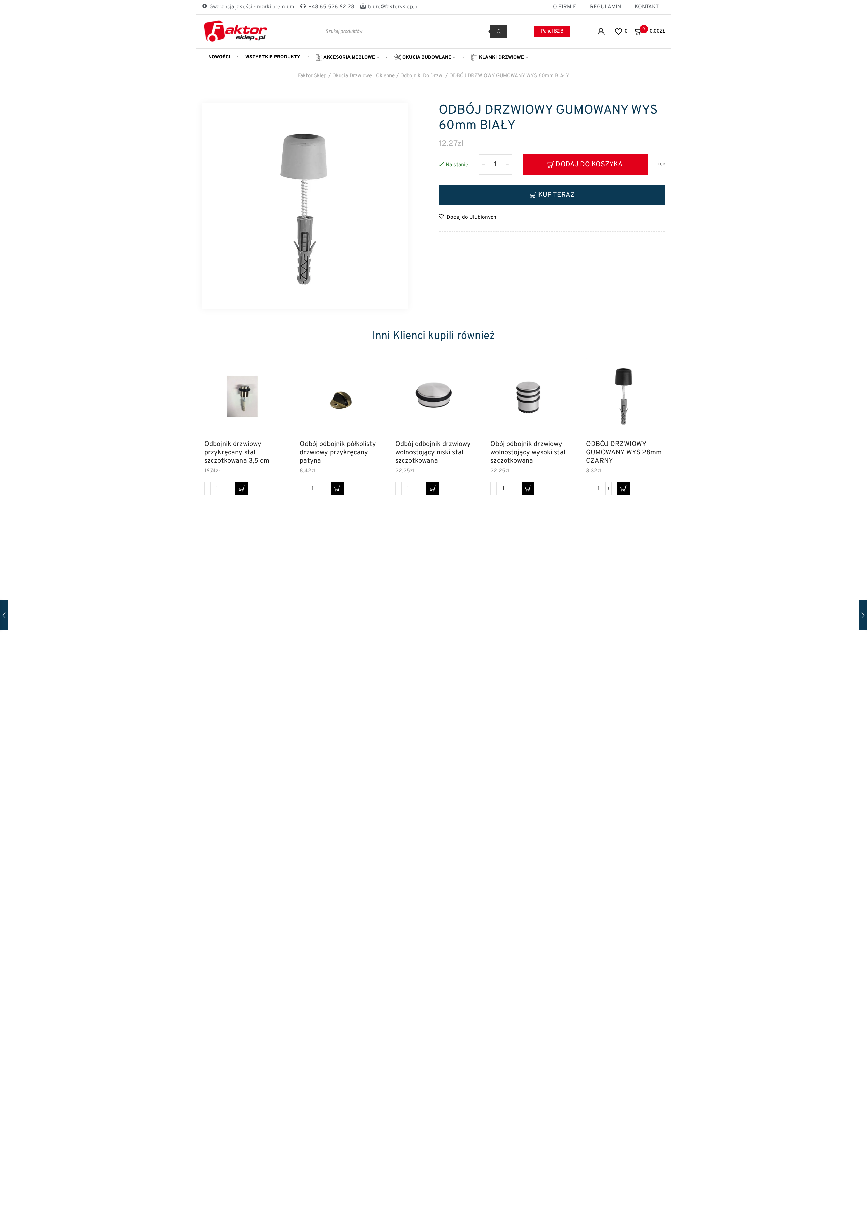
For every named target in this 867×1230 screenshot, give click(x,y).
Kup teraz (556, 195)
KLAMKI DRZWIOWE (501, 57)
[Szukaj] (498, 31)
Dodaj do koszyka (589, 164)
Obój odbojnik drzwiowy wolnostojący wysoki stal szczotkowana (527, 452)
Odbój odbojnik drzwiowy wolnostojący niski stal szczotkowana (433, 452)
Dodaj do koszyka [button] (268, 405)
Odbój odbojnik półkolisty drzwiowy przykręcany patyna (338, 452)
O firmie (564, 7)
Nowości (219, 57)
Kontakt (647, 7)
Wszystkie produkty (272, 57)
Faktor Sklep (312, 76)
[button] (241, 488)
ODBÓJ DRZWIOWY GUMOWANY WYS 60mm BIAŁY (509, 76)
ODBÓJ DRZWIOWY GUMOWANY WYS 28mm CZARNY (624, 452)
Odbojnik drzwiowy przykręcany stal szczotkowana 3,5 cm (236, 452)
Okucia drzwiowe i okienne (363, 76)
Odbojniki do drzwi (422, 76)
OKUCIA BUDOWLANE (426, 57)
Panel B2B (552, 31)
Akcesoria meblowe (348, 57)
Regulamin (605, 7)
